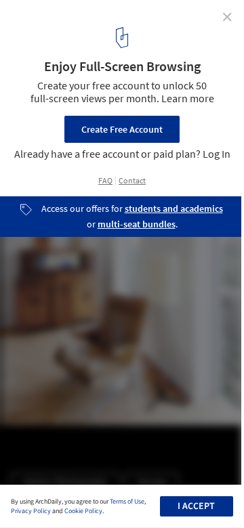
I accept (196, 506)
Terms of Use (127, 501)
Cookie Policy (83, 511)
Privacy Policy (31, 511)
